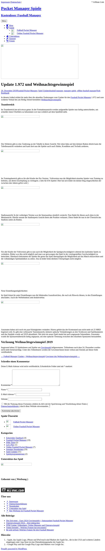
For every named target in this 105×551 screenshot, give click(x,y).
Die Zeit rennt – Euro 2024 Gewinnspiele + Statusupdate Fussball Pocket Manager (39, 521)
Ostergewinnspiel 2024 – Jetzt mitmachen (23, 523)
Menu (4, 21)
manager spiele (70, 91)
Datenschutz (16, 2)
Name (4, 389)
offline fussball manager (86, 91)
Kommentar (6, 385)
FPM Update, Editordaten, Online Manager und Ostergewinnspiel (32, 525)
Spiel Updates (44, 91)
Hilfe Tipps (10, 442)
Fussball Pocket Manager (27, 91)
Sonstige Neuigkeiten (14, 449)
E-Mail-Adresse (8, 394)
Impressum (5, 2)
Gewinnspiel (46, 347)
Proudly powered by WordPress (14, 549)
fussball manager (56, 91)
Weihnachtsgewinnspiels (51, 100)
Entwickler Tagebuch (14, 438)
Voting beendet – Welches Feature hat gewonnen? (26, 527)
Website (4, 399)
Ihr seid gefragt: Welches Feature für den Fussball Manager (30, 530)
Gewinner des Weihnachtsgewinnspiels (63, 356)
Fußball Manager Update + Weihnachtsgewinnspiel (23, 356)
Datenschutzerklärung (10, 406)
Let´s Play (10, 445)
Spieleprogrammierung (15, 454)
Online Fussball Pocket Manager (19, 447)
